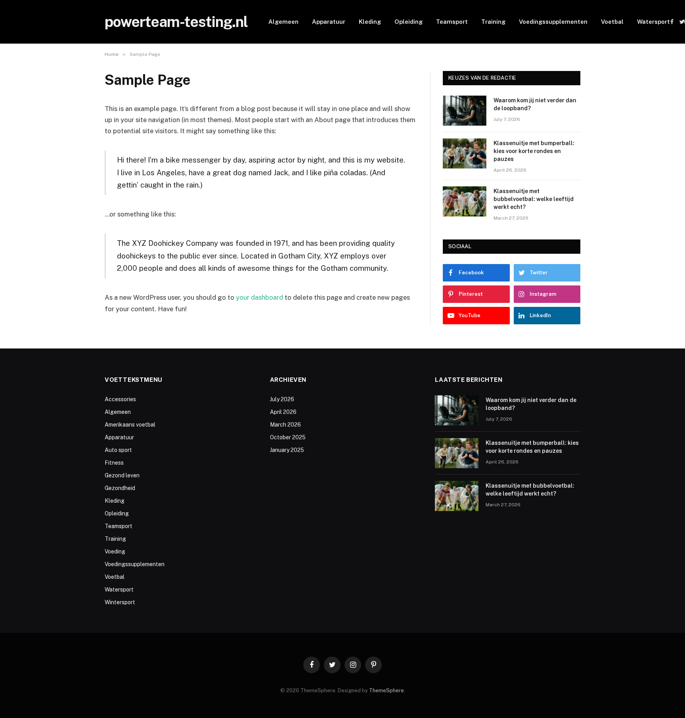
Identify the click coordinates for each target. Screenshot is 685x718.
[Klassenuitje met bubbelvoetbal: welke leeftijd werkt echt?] (464, 201)
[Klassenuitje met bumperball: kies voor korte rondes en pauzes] (464, 153)
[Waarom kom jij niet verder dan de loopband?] (464, 111)
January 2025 (287, 450)
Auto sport (118, 450)
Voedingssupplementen (553, 21)
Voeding (115, 551)
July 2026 (282, 399)
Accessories (120, 399)
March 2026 (285, 424)
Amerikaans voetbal (130, 424)
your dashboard (259, 297)
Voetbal (612, 21)
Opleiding (408, 21)
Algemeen (283, 21)
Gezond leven (122, 475)
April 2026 (283, 412)
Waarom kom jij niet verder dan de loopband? (535, 104)
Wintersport (120, 602)
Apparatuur (328, 21)
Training (493, 21)
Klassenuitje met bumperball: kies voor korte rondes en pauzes (534, 151)
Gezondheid (120, 488)
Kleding (370, 21)
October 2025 (288, 437)
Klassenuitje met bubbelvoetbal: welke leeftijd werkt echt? (534, 199)
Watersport (653, 21)
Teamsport (452, 21)
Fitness (114, 463)
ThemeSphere (386, 690)
